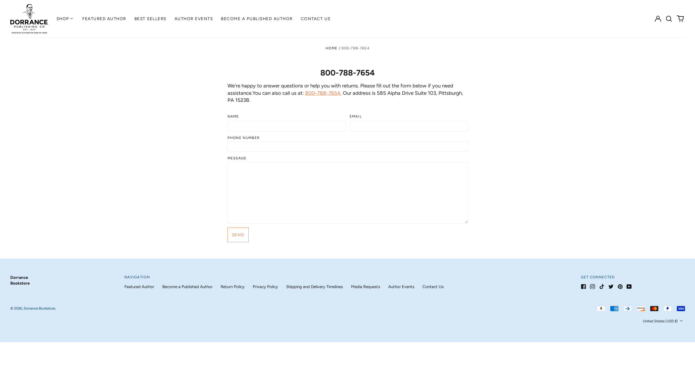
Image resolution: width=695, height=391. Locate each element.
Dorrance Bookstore (39, 308)
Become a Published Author (257, 18)
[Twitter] (611, 286)
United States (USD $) (661, 321)
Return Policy (233, 286)
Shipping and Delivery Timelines (314, 286)
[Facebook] (583, 286)
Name (233, 116)
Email (356, 116)
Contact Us (316, 18)
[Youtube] (629, 286)
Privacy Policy (265, 286)
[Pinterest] (620, 286)
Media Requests (365, 286)
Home (331, 48)
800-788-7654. (323, 93)
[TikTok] (601, 286)
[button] (669, 18)
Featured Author (104, 18)
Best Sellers (150, 18)
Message (237, 158)
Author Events (194, 18)
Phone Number (244, 138)
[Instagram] (592, 286)
